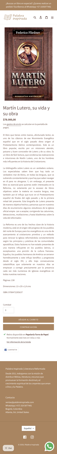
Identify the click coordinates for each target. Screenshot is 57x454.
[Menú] (52, 17)
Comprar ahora (28, 327)
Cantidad (7, 304)
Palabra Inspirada (32, 444)
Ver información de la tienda (19, 342)
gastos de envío (14, 124)
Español (27, 428)
